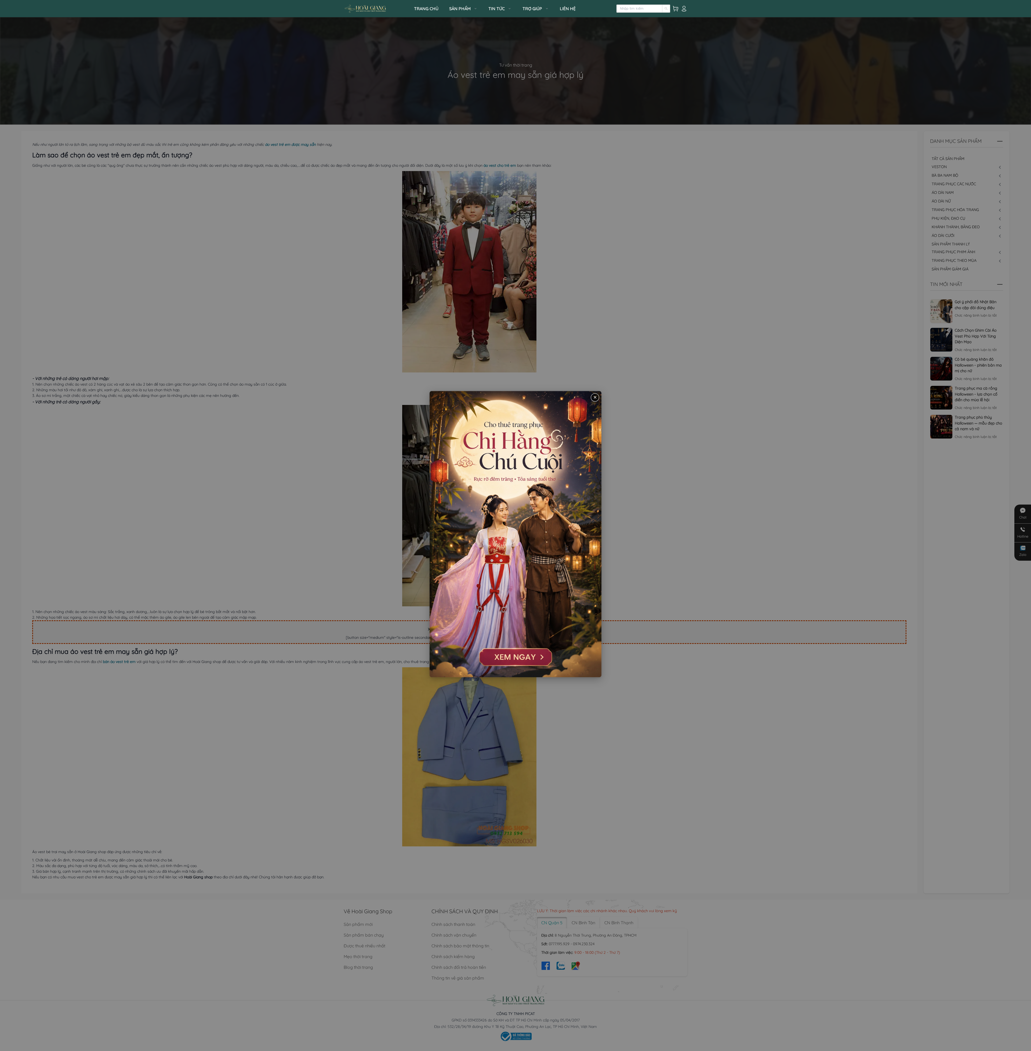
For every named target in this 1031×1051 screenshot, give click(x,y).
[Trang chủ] (377, 8)
